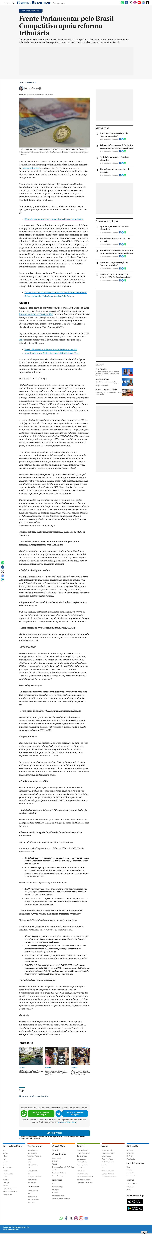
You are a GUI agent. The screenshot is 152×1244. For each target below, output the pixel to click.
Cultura (29, 1168)
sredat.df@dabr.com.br (67, 1122)
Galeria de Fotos (82, 1174)
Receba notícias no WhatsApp (41, 1113)
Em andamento (32, 1196)
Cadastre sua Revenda (109, 1177)
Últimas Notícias (32, 1165)
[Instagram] (135, 4)
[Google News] (143, 4)
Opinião (5, 1177)
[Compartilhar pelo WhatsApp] (125, 140)
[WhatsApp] (122, 4)
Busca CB (55, 1193)
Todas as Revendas (108, 1174)
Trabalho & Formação (34, 1156)
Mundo (5, 1165)
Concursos (33, 1186)
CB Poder (130, 1156)
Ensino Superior (32, 1153)
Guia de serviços (82, 1165)
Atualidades (130, 1173)
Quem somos (7, 1189)
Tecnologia (6, 1183)
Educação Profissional (34, 1177)
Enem (29, 1162)
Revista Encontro (135, 1163)
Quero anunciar (57, 1158)
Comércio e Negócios (59, 1176)
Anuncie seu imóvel (83, 1153)
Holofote (5, 1180)
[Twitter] (130, 4)
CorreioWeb (58, 1146)
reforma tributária (30, 168)
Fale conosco (31, 1183)
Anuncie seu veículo (108, 1153)
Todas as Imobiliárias (83, 1180)
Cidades (5, 1153)
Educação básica (32, 1150)
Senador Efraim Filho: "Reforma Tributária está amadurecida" (50, 349)
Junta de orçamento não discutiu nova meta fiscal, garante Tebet (51, 353)
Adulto (54, 1170)
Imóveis (54, 1161)
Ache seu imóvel (82, 1150)
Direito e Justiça (57, 1187)
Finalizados (30, 1202)
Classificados (59, 1154)
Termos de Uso (7, 1195)
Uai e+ (129, 1190)
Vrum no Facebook (108, 1171)
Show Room (81, 1168)
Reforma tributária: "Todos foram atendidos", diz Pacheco (49, 296)
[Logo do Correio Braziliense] (34, 3)
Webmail (55, 1150)
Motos (104, 1168)
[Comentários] (2, 581)
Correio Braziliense (13, 1146)
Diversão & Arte (8, 1168)
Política (5, 1156)
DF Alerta (130, 1150)
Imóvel (80, 1146)
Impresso (57, 1180)
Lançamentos (81, 1159)
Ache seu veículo (107, 1150)
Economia (31, 82)
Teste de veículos (107, 1159)
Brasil (4, 1159)
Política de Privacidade (10, 1192)
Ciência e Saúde (8, 1174)
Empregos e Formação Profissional (63, 1167)
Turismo (5, 1185)
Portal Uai (130, 1187)
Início (21, 82)
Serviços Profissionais (59, 1173)
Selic (21, 340)
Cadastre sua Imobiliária (85, 1183)
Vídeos (104, 1165)
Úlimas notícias (82, 1162)
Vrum (105, 1146)
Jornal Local (130, 1153)
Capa (4, 1150)
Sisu (28, 1174)
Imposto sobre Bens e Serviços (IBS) (36, 314)
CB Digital (55, 1190)
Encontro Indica (132, 1176)
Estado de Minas (132, 1184)
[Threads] (147, 4)
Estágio (29, 1159)
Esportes (5, 1171)
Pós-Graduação (32, 1180)
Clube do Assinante (58, 1195)
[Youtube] (139, 4)
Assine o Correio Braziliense (61, 1198)
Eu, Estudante (34, 1146)
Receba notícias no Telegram (75, 1113)
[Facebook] (126, 4)
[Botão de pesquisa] (13, 3)
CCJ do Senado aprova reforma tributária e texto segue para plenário (53, 219)
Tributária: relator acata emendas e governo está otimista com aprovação (55, 292)
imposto (24, 1096)
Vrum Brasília (131, 1159)
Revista (129, 1170)
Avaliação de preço (108, 1162)
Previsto (30, 1193)
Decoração (80, 1171)
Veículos (55, 1164)
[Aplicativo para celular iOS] (135, 1201)
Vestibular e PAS (32, 1171)
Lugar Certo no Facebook (85, 1177)
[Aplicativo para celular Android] (135, 1208)
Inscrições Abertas (33, 1199)
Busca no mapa (82, 1156)
